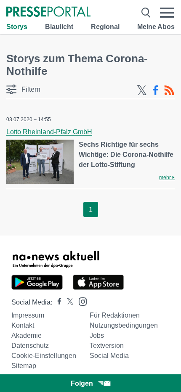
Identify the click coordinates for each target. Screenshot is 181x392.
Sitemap (23, 365)
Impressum (27, 315)
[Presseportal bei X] (67, 302)
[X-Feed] (141, 90)
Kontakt (22, 325)
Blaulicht (59, 26)
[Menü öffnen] (167, 13)
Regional (105, 26)
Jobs (97, 335)
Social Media (109, 355)
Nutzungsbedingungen (124, 325)
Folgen (82, 383)
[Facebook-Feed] (155, 90)
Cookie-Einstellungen (43, 355)
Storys (16, 26)
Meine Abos (156, 26)
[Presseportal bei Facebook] (56, 302)
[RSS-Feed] (169, 90)
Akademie (26, 335)
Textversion (107, 345)
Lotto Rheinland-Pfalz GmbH (49, 131)
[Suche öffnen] (146, 13)
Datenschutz (30, 345)
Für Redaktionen (115, 315)
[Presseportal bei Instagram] (80, 301)
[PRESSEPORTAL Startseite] (48, 12)
